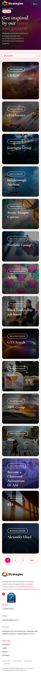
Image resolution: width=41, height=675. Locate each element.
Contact (5, 655)
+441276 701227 (8, 609)
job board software (19, 587)
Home (4, 9)
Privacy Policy (6, 661)
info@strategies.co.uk (10, 620)
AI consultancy (18, 589)
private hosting (32, 589)
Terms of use (17, 661)
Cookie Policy (28, 661)
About (4, 651)
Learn (4, 648)
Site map (6, 664)
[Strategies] (12, 3)
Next (32, 560)
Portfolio (6, 644)
